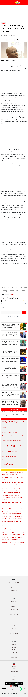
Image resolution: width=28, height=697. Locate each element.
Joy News (14, 623)
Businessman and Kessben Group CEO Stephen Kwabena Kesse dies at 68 (12, 503)
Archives (14, 676)
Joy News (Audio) (14, 636)
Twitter (14, 649)
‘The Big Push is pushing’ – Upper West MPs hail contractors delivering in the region (12, 432)
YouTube (14, 644)
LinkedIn (14, 655)
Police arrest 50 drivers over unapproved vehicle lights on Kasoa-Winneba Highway (12, 538)
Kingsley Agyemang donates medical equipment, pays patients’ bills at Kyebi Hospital (14, 456)
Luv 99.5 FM (14, 611)
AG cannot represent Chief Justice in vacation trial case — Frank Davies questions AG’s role (13, 533)
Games (14, 666)
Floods (7, 294)
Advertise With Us (14, 585)
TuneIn (7, 688)
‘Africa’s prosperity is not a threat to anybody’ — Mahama (13, 427)
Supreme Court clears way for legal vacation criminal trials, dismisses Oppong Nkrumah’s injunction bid (13, 484)
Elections (14, 679)
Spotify (24, 688)
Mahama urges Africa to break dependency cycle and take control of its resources (14, 464)
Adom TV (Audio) (14, 633)
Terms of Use (14, 590)
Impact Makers (14, 671)
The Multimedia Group (14, 582)
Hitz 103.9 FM (14, 606)
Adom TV (14, 625)
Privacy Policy (14, 592)
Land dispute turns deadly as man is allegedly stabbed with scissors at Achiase (12, 447)
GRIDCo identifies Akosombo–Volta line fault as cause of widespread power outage (13, 543)
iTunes (15, 688)
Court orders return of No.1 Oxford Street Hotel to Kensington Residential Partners (12, 548)
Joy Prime (14, 628)
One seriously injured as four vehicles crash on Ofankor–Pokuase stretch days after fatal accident (13, 497)
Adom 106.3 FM (14, 604)
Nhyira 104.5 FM (14, 614)
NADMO (11, 294)
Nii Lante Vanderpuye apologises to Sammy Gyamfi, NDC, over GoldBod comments (13, 512)
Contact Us (14, 587)
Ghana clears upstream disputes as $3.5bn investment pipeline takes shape (11, 442)
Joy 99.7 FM (14, 601)
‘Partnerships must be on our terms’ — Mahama (12, 460)
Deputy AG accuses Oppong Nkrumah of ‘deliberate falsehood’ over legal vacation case (13, 528)
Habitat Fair (14, 668)
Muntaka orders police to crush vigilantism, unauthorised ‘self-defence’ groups (11, 451)
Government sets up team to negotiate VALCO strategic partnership (12, 437)
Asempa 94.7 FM (14, 609)
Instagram (14, 652)
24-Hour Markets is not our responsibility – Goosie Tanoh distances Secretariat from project (13, 523)
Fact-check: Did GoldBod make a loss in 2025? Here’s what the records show (13, 473)
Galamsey (14, 674)
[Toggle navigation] (25, 2)
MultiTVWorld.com (14, 630)
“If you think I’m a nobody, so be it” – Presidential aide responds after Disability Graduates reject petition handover (12, 490)
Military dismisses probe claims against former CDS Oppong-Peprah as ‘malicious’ (13, 517)
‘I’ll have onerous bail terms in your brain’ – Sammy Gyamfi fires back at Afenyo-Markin (13, 507)
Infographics (14, 657)
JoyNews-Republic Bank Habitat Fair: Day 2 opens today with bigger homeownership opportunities (13, 423)
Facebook (14, 647)
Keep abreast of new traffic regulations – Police (12, 478)
